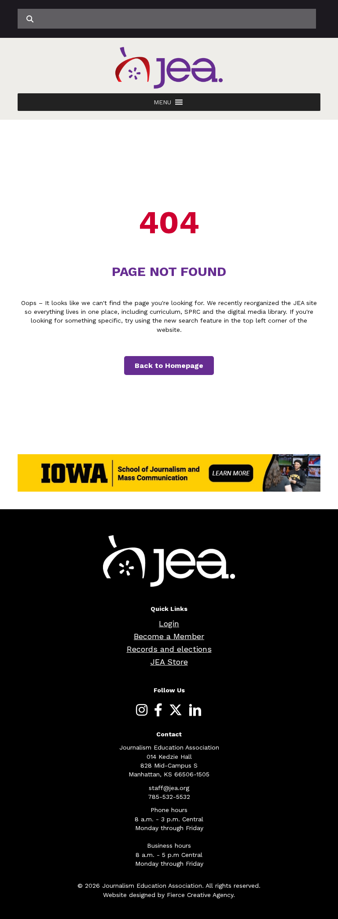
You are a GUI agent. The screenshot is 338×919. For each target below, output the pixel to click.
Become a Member (169, 636)
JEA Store (169, 661)
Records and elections (169, 649)
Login (169, 623)
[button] (162, 102)
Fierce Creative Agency (200, 894)
